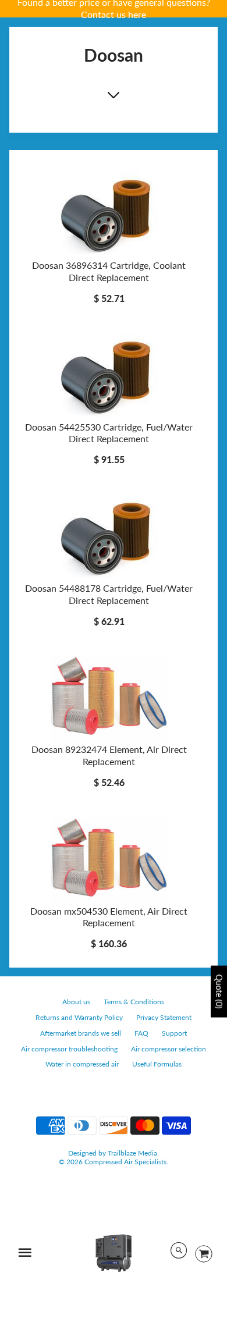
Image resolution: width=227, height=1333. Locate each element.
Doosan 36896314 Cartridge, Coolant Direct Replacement (109, 271)
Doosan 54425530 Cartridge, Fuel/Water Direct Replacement (109, 433)
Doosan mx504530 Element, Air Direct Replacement (108, 917)
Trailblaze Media (132, 1153)
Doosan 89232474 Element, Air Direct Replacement (109, 755)
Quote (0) (219, 992)
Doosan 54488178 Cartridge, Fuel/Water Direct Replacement (109, 594)
